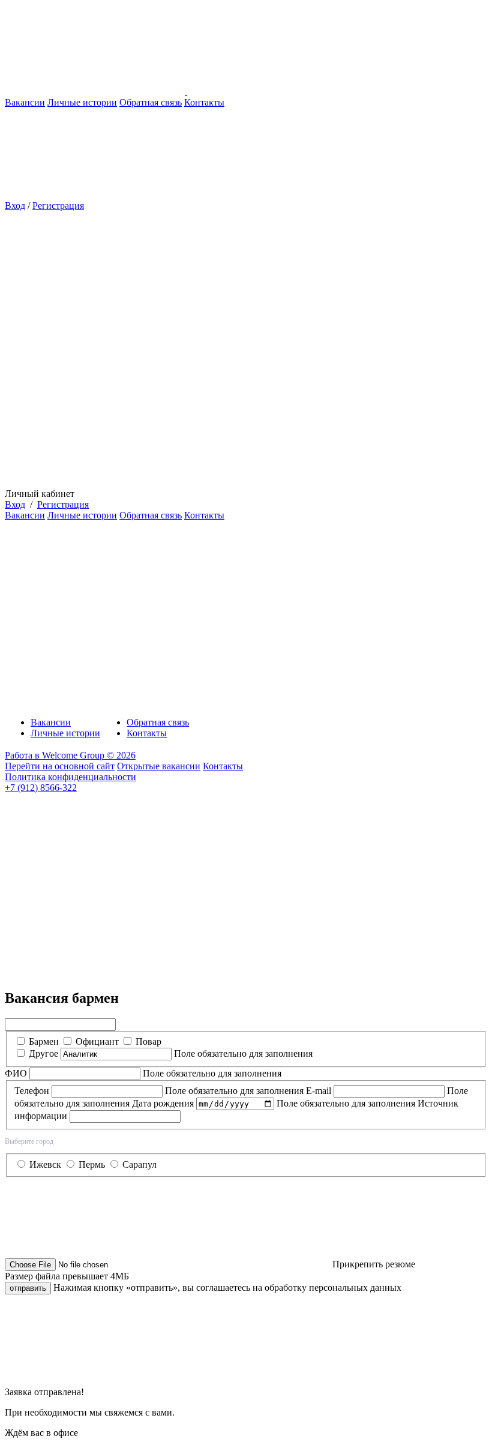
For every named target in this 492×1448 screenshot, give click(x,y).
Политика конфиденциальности (70, 777)
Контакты (204, 102)
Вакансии (25, 102)
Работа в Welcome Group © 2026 (70, 755)
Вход (15, 205)
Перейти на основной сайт (60, 766)
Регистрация (58, 205)
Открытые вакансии (158, 766)
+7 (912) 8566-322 (41, 788)
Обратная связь (150, 102)
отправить (28, 1288)
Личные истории (82, 102)
